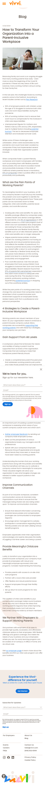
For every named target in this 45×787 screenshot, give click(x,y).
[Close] (41, 369)
